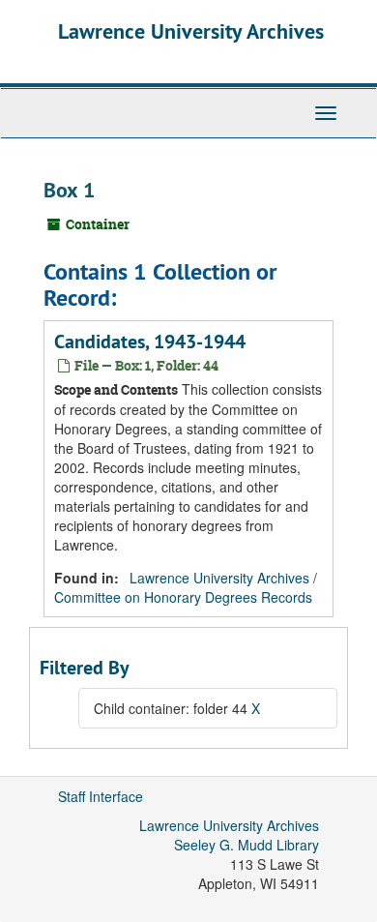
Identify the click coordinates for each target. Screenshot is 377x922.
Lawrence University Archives (191, 31)
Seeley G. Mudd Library (246, 844)
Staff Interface (100, 796)
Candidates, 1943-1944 (150, 341)
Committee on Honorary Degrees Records (183, 597)
